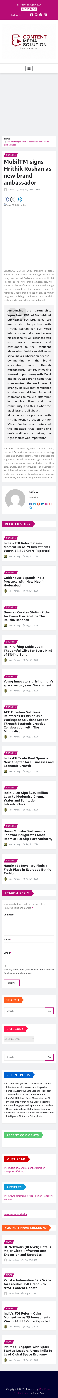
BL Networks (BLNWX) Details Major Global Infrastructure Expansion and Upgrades (27, 1250)
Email (7, 952)
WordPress (44, 1389)
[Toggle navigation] (29, 68)
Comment (9, 914)
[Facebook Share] (6, 199)
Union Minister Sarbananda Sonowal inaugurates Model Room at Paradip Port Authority (28, 835)
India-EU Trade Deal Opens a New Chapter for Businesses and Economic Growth (29, 762)
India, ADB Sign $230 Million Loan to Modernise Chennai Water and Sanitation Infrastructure (26, 798)
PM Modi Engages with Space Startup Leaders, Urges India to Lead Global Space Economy (28, 1350)
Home (7, 138)
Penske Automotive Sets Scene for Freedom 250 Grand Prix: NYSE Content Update (27, 1284)
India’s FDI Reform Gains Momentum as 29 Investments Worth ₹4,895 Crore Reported (27, 546)
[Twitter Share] (12, 199)
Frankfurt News (21, 1393)
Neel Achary (14, 556)
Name (7, 939)
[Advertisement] (29, 103)
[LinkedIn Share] (19, 199)
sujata (11, 189)
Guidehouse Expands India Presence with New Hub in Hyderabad (24, 581)
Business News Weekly (15, 1214)
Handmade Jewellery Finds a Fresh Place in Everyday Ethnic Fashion (27, 869)
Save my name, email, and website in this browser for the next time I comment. (29, 971)
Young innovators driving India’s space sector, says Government (29, 683)
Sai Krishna (13, 1260)
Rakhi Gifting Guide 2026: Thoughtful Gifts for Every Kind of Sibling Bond (28, 650)
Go (49, 1010)
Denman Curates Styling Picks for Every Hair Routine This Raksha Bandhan (27, 616)
